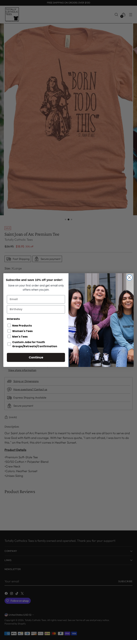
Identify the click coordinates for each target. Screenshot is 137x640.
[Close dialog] (129, 277)
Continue (36, 357)
